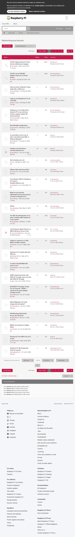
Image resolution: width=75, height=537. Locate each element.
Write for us (41, 530)
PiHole (12, 206)
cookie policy (39, 5)
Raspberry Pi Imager (44, 477)
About (15, 24)
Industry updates (12, 488)
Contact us (41, 419)
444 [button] (68, 51)
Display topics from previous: (16, 360)
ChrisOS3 (14, 329)
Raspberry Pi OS (43, 480)
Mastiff (16, 141)
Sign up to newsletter (16, 413)
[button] (71, 51)
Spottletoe (15, 152)
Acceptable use (42, 446)
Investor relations (43, 416)
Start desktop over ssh (17, 160)
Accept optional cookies (16, 11)
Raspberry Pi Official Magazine (47, 524)
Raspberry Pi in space (14, 494)
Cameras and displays (14, 514)
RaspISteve (15, 317)
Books (40, 527)
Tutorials (9, 474)
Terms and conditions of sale (47, 454)
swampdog (15, 208)
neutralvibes (15, 91)
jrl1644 (53, 215)
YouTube (12, 427)
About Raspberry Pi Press (46, 521)
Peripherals (10, 525)
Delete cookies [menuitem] (58, 403)
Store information (43, 513)
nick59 (14, 79)
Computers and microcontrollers (17, 511)
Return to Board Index (10, 376)
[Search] (28, 29)
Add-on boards (11, 517)
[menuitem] (68, 29)
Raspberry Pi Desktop (45, 474)
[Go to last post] (56, 62)
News (39, 413)
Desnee (14, 244)
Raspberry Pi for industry (15, 482)
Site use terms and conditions (47, 443)
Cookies (40, 449)
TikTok (12, 424)
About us (40, 425)
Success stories (12, 503)
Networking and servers (13, 40)
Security (40, 460)
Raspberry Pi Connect (44, 471)
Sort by (42, 360)
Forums (40, 502)
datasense (15, 185)
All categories (42, 488)
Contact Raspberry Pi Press (46, 533)
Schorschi (15, 171)
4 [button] (58, 51)
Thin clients (10, 491)
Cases (9, 523)
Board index (5, 403)
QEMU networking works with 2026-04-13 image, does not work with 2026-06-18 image (20, 277)
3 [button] (55, 51)
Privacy (40, 457)
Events (40, 505)
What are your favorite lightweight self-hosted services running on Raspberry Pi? (20, 194)
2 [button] (52, 51)
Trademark (41, 422)
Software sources (43, 494)
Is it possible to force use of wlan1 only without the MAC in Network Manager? (19, 137)
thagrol (16, 66)
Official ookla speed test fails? (19, 169)
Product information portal (46, 491)
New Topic (8, 46)
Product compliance (13, 485)
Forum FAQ (5, 24)
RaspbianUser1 (16, 352)
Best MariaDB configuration (19, 125)
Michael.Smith (16, 256)
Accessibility (42, 434)
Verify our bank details (45, 463)
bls (53, 135)
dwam (53, 169)
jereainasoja (15, 340)
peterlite (54, 125)
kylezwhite (15, 267)
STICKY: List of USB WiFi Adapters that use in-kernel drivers (19, 75)
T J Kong (54, 229)
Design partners (12, 500)
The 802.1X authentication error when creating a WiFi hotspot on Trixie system (20, 217)
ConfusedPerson (19, 233)
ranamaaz (15, 198)
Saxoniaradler (16, 118)
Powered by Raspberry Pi (15, 497)
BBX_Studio (15, 102)
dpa (13, 281)
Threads (12, 420)
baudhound (15, 294)
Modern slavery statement (46, 440)
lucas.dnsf (15, 127)
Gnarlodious (15, 306)
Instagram (13, 430)
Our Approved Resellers (45, 428)
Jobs (39, 431)
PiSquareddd (55, 73)
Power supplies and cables (15, 520)
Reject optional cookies (37, 11)
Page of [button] (42, 51)
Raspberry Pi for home (14, 471)
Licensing (41, 452)
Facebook (13, 437)
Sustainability (42, 437)
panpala (16, 221)
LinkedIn (12, 434)
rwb (13, 162)
